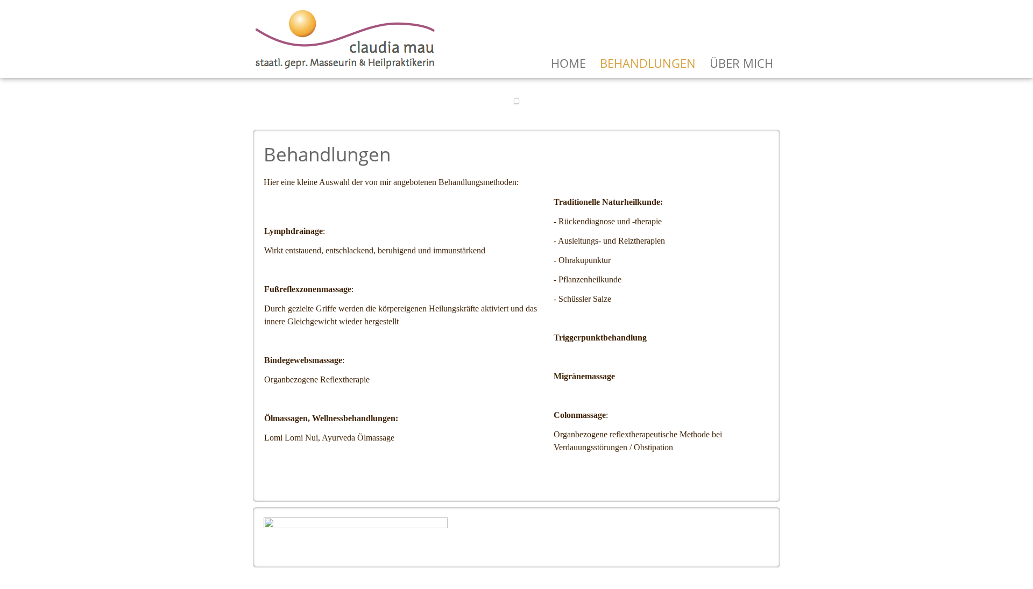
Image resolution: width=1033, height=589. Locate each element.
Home (568, 63)
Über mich (741, 63)
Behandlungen (648, 63)
